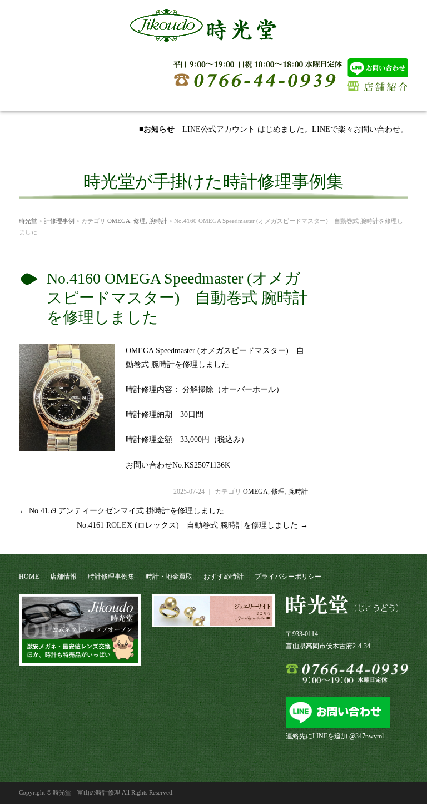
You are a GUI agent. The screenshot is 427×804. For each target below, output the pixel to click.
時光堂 (28, 220)
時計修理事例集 (111, 576)
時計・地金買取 (169, 576)
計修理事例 (59, 220)
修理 (139, 220)
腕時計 (158, 220)
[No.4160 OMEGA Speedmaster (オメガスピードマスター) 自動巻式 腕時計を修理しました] (67, 447)
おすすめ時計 (223, 576)
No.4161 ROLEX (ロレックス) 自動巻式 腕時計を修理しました (192, 525)
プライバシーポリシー (288, 576)
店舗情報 (63, 576)
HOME (29, 576)
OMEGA (118, 220)
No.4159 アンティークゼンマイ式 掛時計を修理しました (121, 511)
